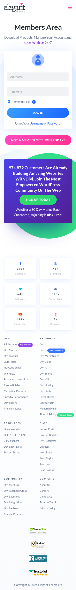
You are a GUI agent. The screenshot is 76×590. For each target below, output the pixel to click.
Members (55, 271)
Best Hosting (47, 469)
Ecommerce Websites (16, 379)
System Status (12, 452)
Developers (10, 402)
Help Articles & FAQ (15, 435)
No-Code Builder (13, 367)
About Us (45, 484)
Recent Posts (47, 429)
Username (36, 123)
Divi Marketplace (49, 355)
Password (53, 123)
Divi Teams (46, 373)
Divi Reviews (11, 508)
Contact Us (46, 496)
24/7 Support (11, 440)
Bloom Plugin (47, 402)
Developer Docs (13, 446)
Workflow (9, 373)
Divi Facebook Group (15, 490)
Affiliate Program (13, 514)
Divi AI (43, 367)
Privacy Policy (47, 508)
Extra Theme (47, 396)
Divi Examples (12, 496)
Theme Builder (12, 385)
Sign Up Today (38, 199)
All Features (10, 344)
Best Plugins (46, 458)
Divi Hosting (47, 385)
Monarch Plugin (48, 408)
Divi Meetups (11, 484)
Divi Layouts (11, 355)
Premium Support (13, 408)
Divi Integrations (13, 502)
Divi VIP (44, 379)
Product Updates (49, 435)
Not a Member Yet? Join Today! (38, 140)
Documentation (12, 429)
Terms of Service (49, 502)
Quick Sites (10, 361)
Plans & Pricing (48, 414)
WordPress (46, 452)
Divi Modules (11, 350)
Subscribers (55, 297)
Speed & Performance (16, 396)
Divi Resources (48, 440)
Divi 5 (43, 350)
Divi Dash (45, 391)
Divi (42, 344)
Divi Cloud (45, 361)
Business (44, 446)
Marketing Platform (15, 391)
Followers (20, 271)
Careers (44, 490)
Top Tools (45, 464)
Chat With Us (34, 43)
